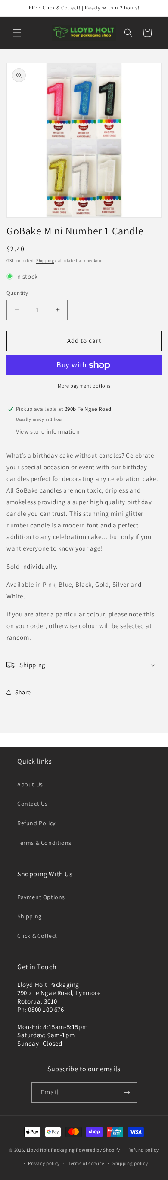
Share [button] (23, 692)
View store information (48, 431)
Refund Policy (36, 823)
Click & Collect (37, 936)
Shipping (45, 260)
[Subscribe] (127, 1092)
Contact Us (32, 803)
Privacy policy (44, 1163)
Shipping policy (130, 1163)
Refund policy (143, 1150)
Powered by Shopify (98, 1150)
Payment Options (41, 897)
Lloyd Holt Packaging (51, 1150)
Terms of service (86, 1163)
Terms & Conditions (44, 843)
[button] (17, 32)
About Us (30, 784)
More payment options (84, 385)
